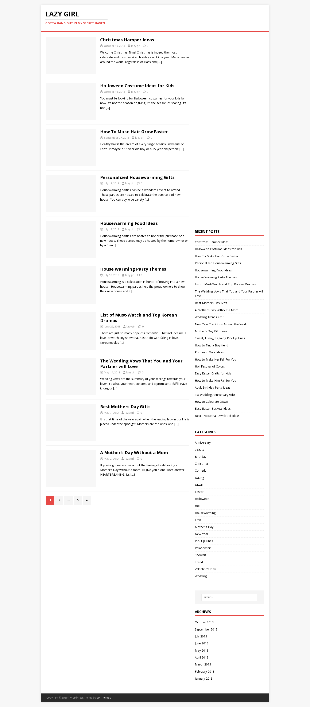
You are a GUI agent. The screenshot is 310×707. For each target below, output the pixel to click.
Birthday (200, 457)
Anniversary (203, 442)
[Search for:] (229, 597)
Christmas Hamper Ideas (127, 40)
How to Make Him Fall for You (215, 380)
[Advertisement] (226, 100)
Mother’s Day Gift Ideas (211, 331)
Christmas (202, 463)
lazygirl (135, 46)
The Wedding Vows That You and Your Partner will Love (141, 363)
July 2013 (201, 636)
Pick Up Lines (204, 541)
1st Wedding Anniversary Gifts (215, 395)
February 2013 (204, 671)
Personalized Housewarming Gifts (137, 177)
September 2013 (206, 629)
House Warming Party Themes (133, 269)
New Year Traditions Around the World (221, 324)
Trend (199, 562)
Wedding (201, 576)
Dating (199, 478)
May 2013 (201, 650)
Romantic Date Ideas (209, 352)
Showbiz (200, 555)
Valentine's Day (205, 569)
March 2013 (203, 664)
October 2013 (204, 622)
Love (198, 520)
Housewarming (205, 513)
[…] (160, 62)
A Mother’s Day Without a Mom (134, 452)
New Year (201, 534)
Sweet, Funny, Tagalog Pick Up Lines (220, 338)
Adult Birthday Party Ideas (212, 387)
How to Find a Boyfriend (211, 345)
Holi (197, 506)
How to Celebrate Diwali (211, 402)
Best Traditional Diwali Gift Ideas (217, 416)
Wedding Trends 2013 (210, 317)
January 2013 (204, 678)
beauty (199, 449)
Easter (199, 492)
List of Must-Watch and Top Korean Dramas (138, 317)
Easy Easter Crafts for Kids (213, 373)
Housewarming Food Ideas (129, 223)
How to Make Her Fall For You (215, 359)
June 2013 (201, 643)
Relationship (203, 548)
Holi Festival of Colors (210, 366)
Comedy (200, 470)
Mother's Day (204, 527)
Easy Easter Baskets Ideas (213, 408)
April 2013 (201, 657)
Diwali (199, 485)
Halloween (202, 499)
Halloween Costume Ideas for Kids (137, 86)
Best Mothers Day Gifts (125, 406)
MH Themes (104, 697)
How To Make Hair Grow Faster (134, 131)
